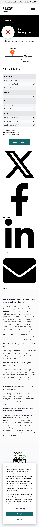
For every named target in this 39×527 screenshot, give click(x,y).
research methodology (11, 334)
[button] (33, 9)
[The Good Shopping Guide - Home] (8, 9)
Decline (19, 519)
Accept (19, 514)
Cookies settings (19, 509)
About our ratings (19, 142)
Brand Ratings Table (13, 20)
